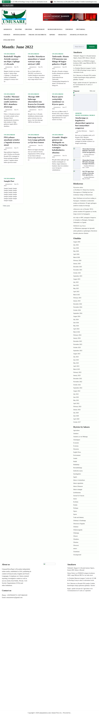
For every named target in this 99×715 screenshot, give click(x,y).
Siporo (52, 34)
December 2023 (77, 341)
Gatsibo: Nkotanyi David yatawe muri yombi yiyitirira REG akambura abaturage (12, 102)
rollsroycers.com (77, 209)
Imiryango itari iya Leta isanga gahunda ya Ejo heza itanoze (36, 139)
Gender (75, 458)
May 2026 (76, 251)
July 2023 (76, 357)
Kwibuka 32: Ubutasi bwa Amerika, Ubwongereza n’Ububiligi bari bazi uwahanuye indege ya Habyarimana (84, 192)
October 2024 (77, 310)
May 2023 (76, 363)
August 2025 (76, 279)
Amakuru (78, 113)
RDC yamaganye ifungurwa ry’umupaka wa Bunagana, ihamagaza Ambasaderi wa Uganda (84, 220)
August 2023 (76, 353)
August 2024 (76, 316)
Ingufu (75, 477)
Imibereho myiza (78, 471)
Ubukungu (62, 34)
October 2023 (77, 347)
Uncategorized (9, 54)
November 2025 (77, 270)
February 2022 (77, 406)
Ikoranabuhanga (55, 29)
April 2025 (76, 291)
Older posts (6, 206)
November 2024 (77, 307)
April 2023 (76, 366)
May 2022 (76, 400)
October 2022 (77, 385)
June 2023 (76, 360)
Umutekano (76, 551)
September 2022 (77, 388)
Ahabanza (7, 29)
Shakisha (92, 46)
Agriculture (76, 430)
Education (76, 449)
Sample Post (9, 181)
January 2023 (77, 375)
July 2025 (76, 282)
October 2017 (77, 422)
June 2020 (76, 416)
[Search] (95, 34)
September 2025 (77, 276)
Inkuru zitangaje (77, 489)
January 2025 (77, 301)
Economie (76, 443)
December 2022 (77, 378)
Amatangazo (76, 439)
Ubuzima (28, 29)
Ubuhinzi (69, 29)
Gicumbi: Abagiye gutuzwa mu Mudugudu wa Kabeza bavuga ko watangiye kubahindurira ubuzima (59, 145)
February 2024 (77, 335)
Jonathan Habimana (82, 131)
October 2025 (77, 273)
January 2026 (77, 263)
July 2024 (76, 319)
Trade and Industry (78, 517)
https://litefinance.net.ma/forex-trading (83, 198)
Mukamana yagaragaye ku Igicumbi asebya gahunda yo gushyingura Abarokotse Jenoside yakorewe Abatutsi (85, 231)
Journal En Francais (78, 34)
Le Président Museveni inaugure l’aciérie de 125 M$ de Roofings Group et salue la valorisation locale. (84, 70)
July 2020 (76, 412)
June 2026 (76, 248)
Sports (75, 514)
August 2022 (76, 391)
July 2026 (76, 245)
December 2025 (77, 266)
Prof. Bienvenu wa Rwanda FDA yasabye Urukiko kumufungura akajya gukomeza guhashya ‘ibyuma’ (43, 2)
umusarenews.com (45, 713)
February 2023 (77, 372)
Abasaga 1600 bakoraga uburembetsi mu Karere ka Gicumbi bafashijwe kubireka (36, 102)
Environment (76, 455)
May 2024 (76, 325)
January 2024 (77, 338)
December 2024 (77, 304)
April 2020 (76, 419)
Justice (75, 499)
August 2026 (76, 242)
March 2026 (76, 257)
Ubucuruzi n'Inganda (79, 523)
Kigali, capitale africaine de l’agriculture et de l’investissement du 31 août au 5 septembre (85, 84)
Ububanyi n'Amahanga (79, 520)
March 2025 (76, 294)
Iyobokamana (77, 492)
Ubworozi (76, 545)
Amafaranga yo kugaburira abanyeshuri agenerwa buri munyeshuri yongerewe (84, 123)
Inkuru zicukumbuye (37, 34)
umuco (75, 548)
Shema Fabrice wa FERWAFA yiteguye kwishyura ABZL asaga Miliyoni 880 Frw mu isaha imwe (84, 63)
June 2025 (76, 285)
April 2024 (76, 329)
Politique (75, 508)
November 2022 (77, 381)
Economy (76, 446)
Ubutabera (80, 29)
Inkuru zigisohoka (82, 115)
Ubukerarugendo (77, 530)
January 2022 (77, 409)
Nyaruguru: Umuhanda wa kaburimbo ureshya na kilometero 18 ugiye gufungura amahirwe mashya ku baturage (84, 203)
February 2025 (77, 298)
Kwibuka (75, 502)
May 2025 (76, 288)
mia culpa (76, 217)
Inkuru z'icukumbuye (79, 480)
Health (75, 461)
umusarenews (8, 67)
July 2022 (76, 394)
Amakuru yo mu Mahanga (80, 436)
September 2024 (77, 313)
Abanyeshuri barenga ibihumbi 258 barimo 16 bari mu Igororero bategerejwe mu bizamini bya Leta (88, 152)
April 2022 (76, 403)
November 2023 (77, 344)
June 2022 (76, 397)
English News (9, 40)
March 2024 (76, 332)
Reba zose (93, 91)
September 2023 (77, 350)
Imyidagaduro (19, 34)
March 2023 (76, 369)
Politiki (18, 29)
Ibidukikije (40, 29)
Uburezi (6, 34)
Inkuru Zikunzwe (78, 486)
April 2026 (76, 254)
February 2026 (77, 260)
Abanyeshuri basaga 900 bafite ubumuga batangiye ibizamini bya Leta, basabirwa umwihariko (88, 163)
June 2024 (76, 322)
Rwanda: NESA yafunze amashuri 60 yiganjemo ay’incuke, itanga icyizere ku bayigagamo (85, 211)
